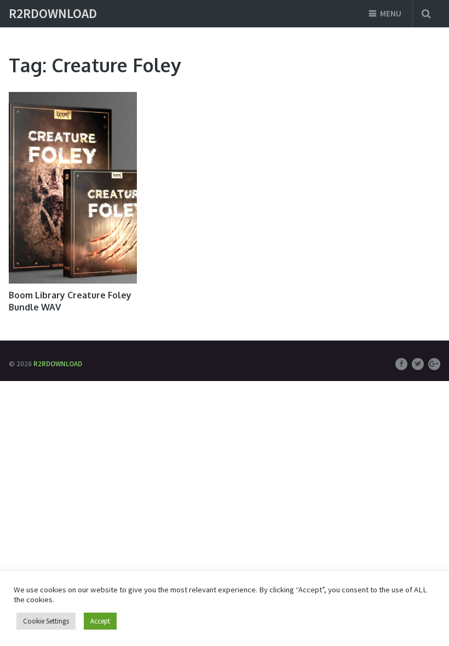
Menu (390, 13)
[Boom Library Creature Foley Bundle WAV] (72, 188)
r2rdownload (53, 13)
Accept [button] (100, 621)
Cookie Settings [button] (46, 621)
